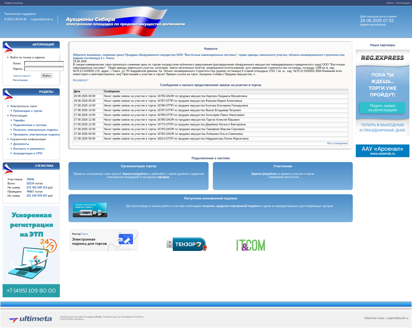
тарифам (163, 177)
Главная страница (13, 3)
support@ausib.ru (42, 19)
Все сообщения (337, 143)
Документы (21, 144)
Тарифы (19, 120)
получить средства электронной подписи (231, 206)
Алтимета (138, 317)
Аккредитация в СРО (27, 153)
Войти (390, 3)
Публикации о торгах (27, 110)
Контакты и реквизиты (29, 148)
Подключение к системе (30, 125)
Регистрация (403, 3)
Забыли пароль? (22, 75)
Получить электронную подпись (35, 129)
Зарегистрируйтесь (135, 173)
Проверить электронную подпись (36, 134)
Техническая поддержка (20, 13)
